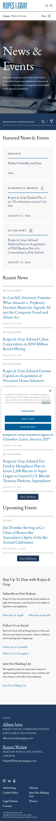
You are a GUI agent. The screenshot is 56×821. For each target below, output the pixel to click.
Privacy (33, 801)
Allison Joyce (13, 724)
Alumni (33, 787)
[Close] (50, 390)
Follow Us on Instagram (16, 653)
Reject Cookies (28, 419)
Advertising (9, 787)
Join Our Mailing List (14, 685)
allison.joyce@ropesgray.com (18, 738)
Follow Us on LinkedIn (15, 647)
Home (6, 15)
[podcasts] (14, 781)
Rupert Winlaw (15, 746)
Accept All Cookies (28, 427)
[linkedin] (9, 781)
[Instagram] (4, 781)
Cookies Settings (28, 411)
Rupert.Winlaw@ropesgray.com (20, 760)
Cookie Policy (10, 792)
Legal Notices (10, 801)
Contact (7, 806)
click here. (46, 402)
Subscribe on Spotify (39, 615)
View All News (28, 497)
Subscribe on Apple (13, 615)
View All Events (28, 558)
